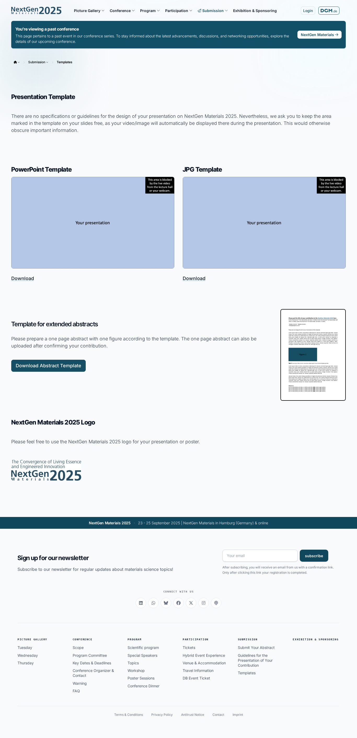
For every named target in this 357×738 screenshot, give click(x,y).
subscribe (314, 556)
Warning (80, 683)
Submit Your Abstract (256, 647)
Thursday (26, 663)
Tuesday (25, 647)
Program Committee (90, 655)
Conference (83, 639)
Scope (78, 647)
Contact (218, 715)
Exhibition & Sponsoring (315, 639)
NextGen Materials (317, 34)
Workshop (136, 670)
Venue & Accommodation (204, 663)
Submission (36, 62)
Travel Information (198, 670)
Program (134, 639)
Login (308, 10)
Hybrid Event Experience (204, 655)
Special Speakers (142, 655)
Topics (133, 663)
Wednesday (28, 655)
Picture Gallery (32, 639)
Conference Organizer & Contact (93, 673)
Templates (64, 62)
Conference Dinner (143, 686)
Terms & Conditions (128, 715)
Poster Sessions (141, 678)
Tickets (189, 647)
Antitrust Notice (192, 715)
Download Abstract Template (48, 365)
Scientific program (143, 647)
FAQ (76, 691)
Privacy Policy (162, 715)
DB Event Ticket (196, 678)
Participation (196, 639)
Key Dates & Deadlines (92, 663)
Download (22, 278)
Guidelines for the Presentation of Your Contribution (255, 660)
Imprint (238, 715)
